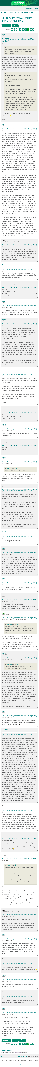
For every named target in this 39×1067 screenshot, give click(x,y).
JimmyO (4, 457)
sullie (3, 124)
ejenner (3, 485)
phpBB (14, 1062)
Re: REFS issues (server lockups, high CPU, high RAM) (18, 40)
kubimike (4, 578)
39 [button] (23, 29)
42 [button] (31, 29)
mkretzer (4, 441)
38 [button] (20, 29)
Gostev (3, 240)
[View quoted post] (17, 468)
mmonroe (4, 319)
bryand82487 (5, 729)
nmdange (4, 407)
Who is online (6, 1050)
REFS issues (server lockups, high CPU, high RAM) (17, 19)
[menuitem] (35, 9)
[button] (12, 29)
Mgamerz (4, 264)
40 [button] (25, 29)
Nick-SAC (4, 34)
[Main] (19, 3)
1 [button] (16, 29)
